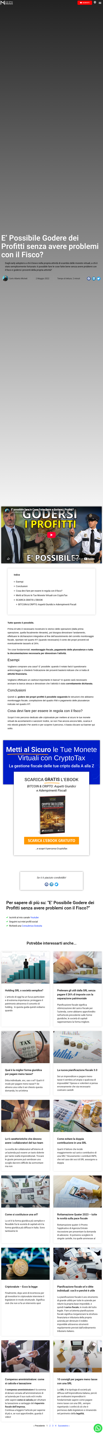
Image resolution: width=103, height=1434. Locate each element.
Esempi (19, 581)
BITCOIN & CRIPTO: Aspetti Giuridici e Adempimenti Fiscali (47, 604)
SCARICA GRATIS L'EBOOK (29, 600)
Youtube (34, 917)
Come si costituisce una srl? (21, 1214)
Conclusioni (22, 586)
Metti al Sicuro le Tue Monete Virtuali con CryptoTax (41, 595)
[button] (100, 3)
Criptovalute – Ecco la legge (21, 1286)
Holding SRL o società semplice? (24, 990)
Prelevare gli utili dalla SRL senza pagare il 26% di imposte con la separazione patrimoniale (76, 994)
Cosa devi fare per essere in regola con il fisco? (39, 590)
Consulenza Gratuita (32, 925)
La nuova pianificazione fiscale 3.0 (77, 1070)
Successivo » (64, 1426)
